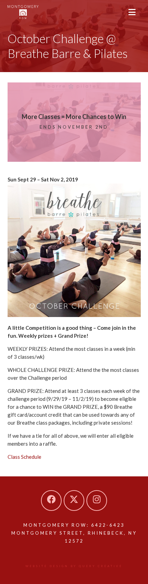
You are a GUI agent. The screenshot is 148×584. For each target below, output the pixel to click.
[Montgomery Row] (23, 12)
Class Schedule (24, 457)
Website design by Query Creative (74, 566)
